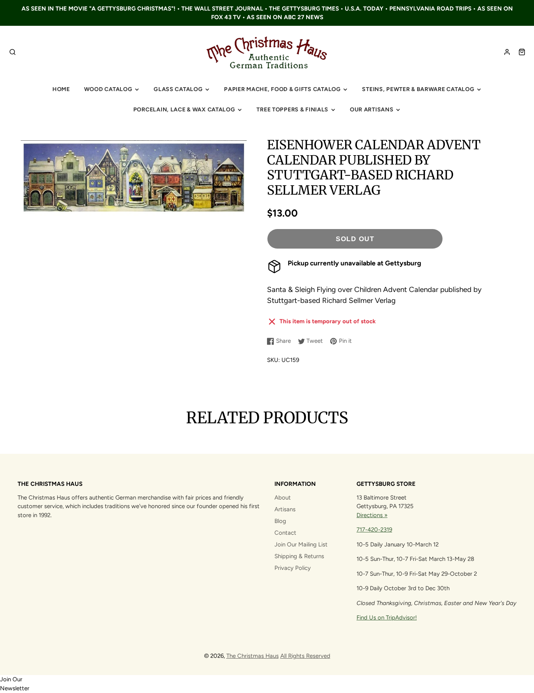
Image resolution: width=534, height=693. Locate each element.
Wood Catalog (108, 89)
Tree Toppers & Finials (292, 109)
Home (61, 89)
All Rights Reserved (305, 655)
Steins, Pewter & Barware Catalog (418, 89)
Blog (280, 521)
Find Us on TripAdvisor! (387, 617)
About (282, 497)
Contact (285, 532)
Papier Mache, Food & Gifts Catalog (282, 89)
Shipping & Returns (299, 556)
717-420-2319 (374, 529)
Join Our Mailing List (301, 544)
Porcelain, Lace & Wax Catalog (184, 109)
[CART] (521, 52)
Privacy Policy (292, 567)
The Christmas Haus (252, 655)
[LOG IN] (507, 52)
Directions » (372, 515)
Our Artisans (372, 109)
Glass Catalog (178, 89)
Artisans (285, 509)
